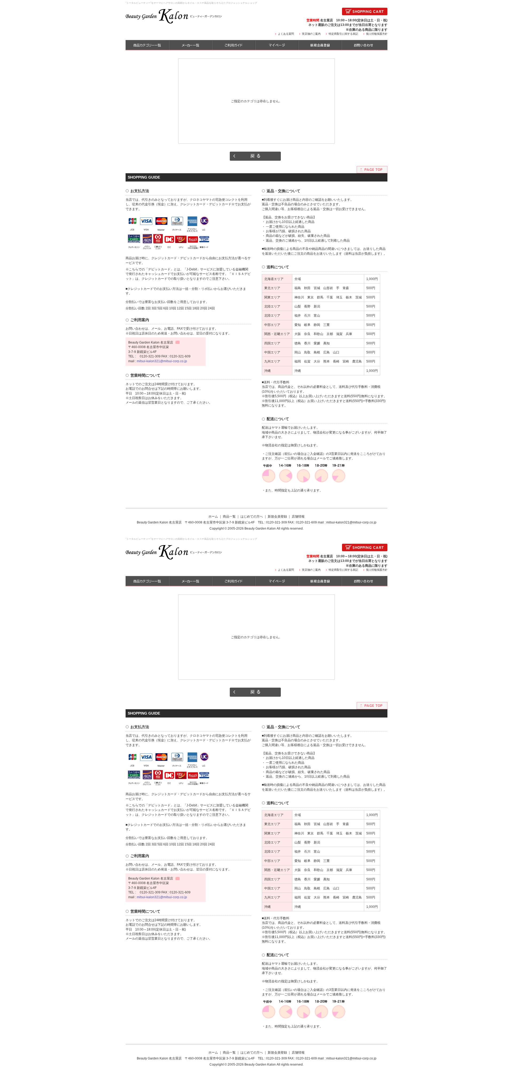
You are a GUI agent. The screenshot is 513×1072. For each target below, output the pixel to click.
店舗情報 (298, 516)
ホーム (213, 516)
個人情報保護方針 (376, 33)
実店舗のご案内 (311, 33)
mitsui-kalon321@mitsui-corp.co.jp (162, 361)
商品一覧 (229, 516)
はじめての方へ (251, 516)
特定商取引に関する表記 (343, 33)
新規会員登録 (277, 516)
